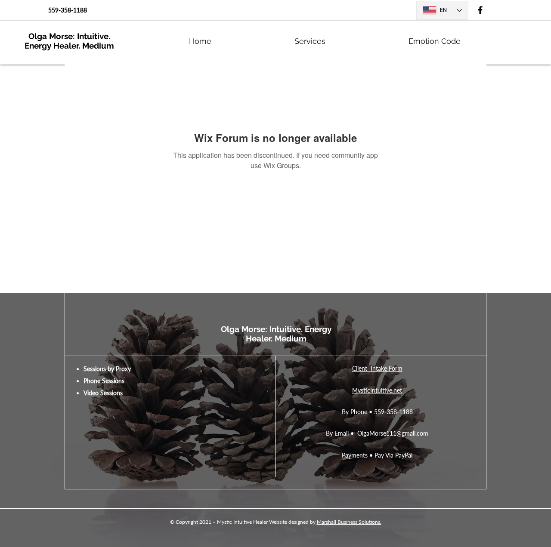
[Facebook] (480, 10)
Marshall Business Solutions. (349, 522)
